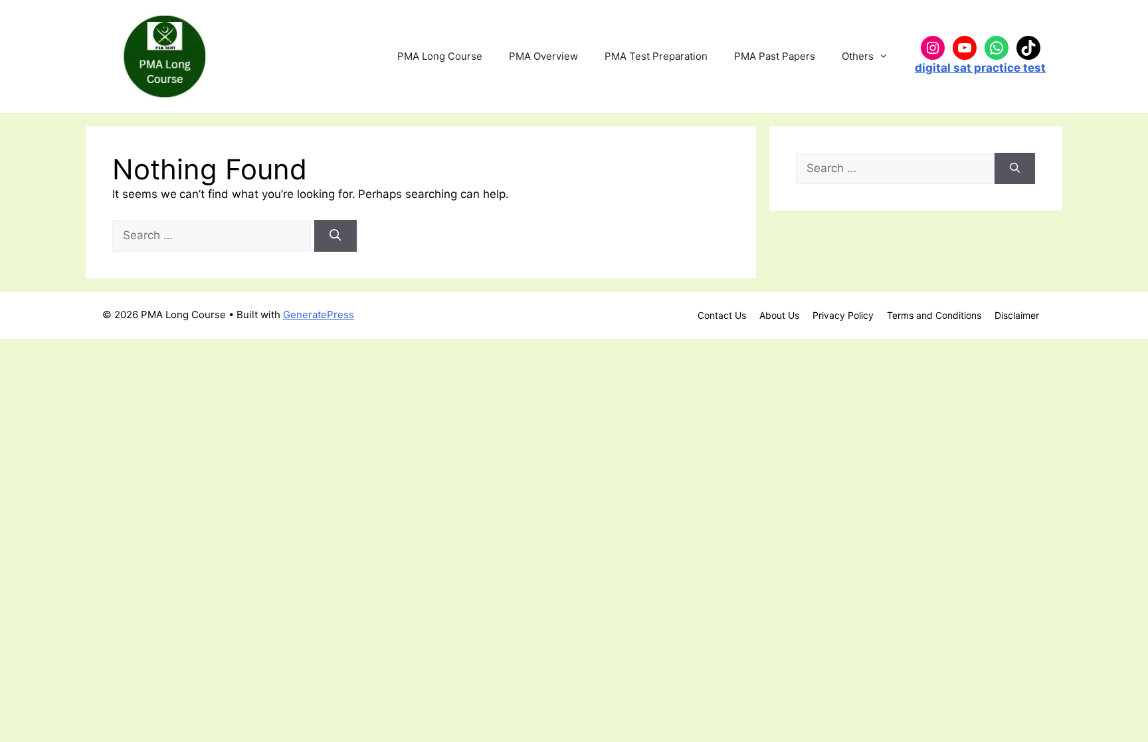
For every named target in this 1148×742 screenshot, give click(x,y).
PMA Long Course (439, 56)
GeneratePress (318, 314)
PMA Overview (543, 56)
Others (858, 56)
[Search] (335, 236)
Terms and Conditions (934, 315)
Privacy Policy (843, 315)
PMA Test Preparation (656, 56)
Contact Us (722, 315)
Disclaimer (1017, 315)
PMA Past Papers (774, 56)
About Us (779, 315)
